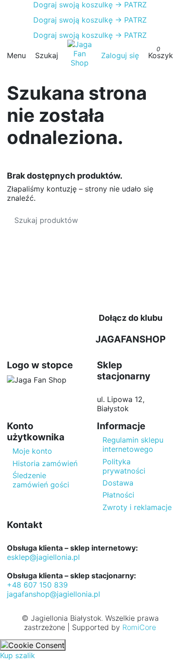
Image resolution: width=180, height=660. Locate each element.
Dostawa (117, 482)
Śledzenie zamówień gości (40, 480)
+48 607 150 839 (37, 584)
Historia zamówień (45, 463)
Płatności (118, 494)
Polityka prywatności (123, 466)
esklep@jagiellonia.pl (43, 557)
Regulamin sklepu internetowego (132, 444)
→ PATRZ (130, 4)
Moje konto (32, 451)
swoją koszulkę (73, 4)
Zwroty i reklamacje (137, 507)
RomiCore (139, 627)
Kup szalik (17, 655)
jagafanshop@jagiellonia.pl (53, 594)
